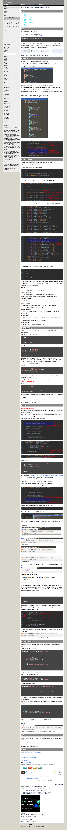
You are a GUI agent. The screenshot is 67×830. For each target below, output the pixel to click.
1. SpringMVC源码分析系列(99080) (10, 127)
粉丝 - (26, 772)
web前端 (6, 78)
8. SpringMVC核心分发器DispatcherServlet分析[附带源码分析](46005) (12, 143)
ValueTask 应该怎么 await (26, 819)
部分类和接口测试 (27, 19)
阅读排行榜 (6, 125)
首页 (5, 10)
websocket (6, 76)
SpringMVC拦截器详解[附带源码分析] (31, 778)
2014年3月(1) (6, 117)
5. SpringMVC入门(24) (8, 159)
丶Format (7, 2)
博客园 (5, 8)
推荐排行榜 (6, 161)
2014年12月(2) (7, 106)
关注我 (30, 767)
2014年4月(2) (6, 116)
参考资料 (26, 25)
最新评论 (6, 62)
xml (5, 72)
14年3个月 (9, 46)
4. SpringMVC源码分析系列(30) (10, 157)
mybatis (6, 71)
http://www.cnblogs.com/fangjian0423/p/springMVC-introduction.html (35, 35)
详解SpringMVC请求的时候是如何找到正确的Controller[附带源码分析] (37, 776)
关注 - (30, 772)
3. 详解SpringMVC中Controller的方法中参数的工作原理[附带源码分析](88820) (11, 131)
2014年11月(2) (7, 107)
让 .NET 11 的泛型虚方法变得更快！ (28, 816)
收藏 (48, 780)
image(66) (6, 123)
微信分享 (39, 767)
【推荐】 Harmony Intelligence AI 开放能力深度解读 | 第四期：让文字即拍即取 (37, 788)
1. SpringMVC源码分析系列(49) (10, 163)
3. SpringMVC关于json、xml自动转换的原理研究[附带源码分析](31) (11, 156)
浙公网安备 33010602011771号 (28, 826)
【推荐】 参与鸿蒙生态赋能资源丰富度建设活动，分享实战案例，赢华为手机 (36, 790)
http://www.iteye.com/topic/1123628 (28, 757)
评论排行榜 (6, 149)
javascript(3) (6, 90)
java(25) (5, 88)
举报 (51, 780)
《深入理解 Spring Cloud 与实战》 (32, 4)
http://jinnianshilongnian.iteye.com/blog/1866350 (31, 752)
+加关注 (22, 774)
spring (27, 762)
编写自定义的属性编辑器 (29, 22)
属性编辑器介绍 (27, 15)
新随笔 (5, 11)
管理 (5, 15)
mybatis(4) (6, 93)
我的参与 (6, 60)
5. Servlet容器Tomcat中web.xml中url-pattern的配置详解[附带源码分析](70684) (11, 136)
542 (8, 47)
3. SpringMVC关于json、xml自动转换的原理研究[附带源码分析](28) (11, 167)
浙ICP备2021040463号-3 (41, 826)
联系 (5, 12)
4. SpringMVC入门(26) (8, 169)
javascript (6, 74)
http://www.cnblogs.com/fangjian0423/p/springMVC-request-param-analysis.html (46, 475)
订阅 (5, 14)
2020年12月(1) (7, 103)
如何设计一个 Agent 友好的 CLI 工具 (28, 821)
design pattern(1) (7, 87)
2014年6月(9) (6, 113)
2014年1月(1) (6, 120)
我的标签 (6, 63)
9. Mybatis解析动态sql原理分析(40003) (11, 144)
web (5, 79)
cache (5, 75)
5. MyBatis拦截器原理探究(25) (10, 170)
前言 (25, 14)
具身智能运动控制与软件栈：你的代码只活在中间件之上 (32, 814)
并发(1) (5, 99)
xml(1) (5, 97)
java (24, 760)
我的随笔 (6, 58)
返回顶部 (61, 784)
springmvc (31, 762)
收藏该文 (34, 767)
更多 (5, 81)
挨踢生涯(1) (6, 98)
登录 (37, 786)
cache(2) (5, 84)
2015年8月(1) (6, 105)
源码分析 (26, 20)
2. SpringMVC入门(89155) (9, 129)
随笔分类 (6, 82)
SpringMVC (28, 760)
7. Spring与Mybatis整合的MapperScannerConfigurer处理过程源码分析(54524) (12, 140)
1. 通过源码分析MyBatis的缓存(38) (10, 151)
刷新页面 (57, 784)
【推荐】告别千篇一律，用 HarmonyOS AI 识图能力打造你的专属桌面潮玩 (36, 792)
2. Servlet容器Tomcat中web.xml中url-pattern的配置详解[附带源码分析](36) (11, 153)
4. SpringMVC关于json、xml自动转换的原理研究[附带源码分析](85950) (11, 133)
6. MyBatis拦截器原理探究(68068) (10, 138)
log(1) (5, 91)
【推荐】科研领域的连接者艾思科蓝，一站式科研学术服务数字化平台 (35, 793)
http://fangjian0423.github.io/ (15, 4)
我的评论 (6, 59)
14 (7, 48)
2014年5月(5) (6, 114)
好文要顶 (25, 767)
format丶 (26, 771)
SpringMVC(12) (7, 94)
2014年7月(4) (6, 111)
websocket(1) (6, 95)
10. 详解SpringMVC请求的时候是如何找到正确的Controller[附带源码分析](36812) (12, 147)
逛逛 (41, 786)
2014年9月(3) (6, 109)
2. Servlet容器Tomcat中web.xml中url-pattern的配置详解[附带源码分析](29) (11, 165)
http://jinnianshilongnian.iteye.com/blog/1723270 (31, 755)
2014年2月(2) (6, 118)
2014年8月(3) (6, 110)
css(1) (5, 86)
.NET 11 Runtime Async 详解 (27, 818)
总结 (25, 24)
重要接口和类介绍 (27, 17)
